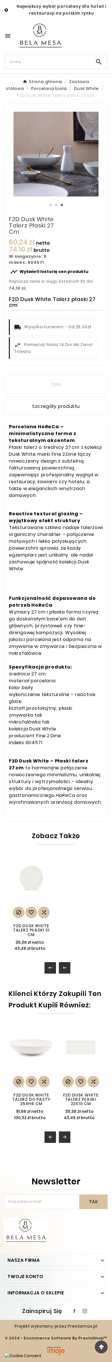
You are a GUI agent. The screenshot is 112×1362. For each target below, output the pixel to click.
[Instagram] (84, 1311)
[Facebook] (74, 1311)
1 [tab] (50, 205)
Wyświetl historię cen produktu (49, 271)
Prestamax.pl (82, 1326)
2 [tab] (56, 205)
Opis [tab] (56, 384)
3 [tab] (62, 205)
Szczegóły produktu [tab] (56, 406)
